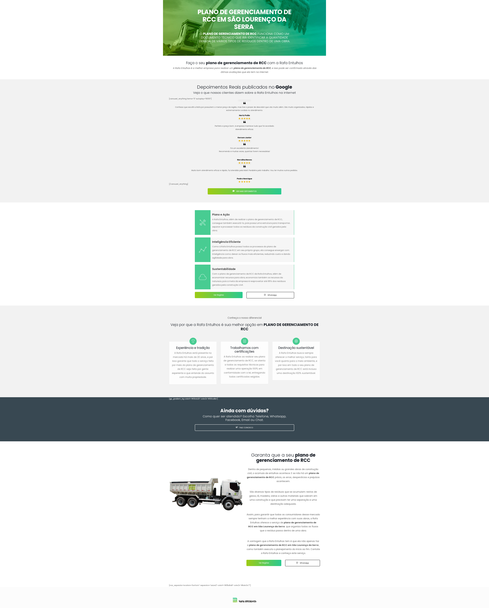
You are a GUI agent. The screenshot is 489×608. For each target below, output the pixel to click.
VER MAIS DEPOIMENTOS (246, 191)
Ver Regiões (219, 295)
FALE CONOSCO (246, 427)
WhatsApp (272, 295)
